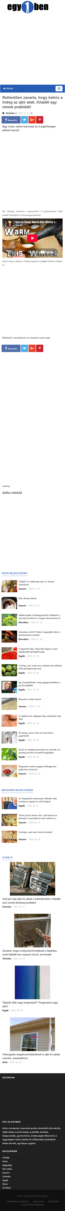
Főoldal (9, 88)
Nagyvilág (7, 1165)
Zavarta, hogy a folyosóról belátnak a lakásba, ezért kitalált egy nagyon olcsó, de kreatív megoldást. (29, 954)
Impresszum (38, 1201)
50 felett (6, 1187)
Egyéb (5, 1180)
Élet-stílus (7, 1169)
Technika (6, 1176)
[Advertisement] (32, 49)
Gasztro (6, 1172)
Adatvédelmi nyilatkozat (17, 1201)
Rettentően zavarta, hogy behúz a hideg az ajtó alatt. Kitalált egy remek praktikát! (32, 102)
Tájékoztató (53, 1201)
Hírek (5, 1161)
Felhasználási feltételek (32, 1204)
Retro (5, 1184)
